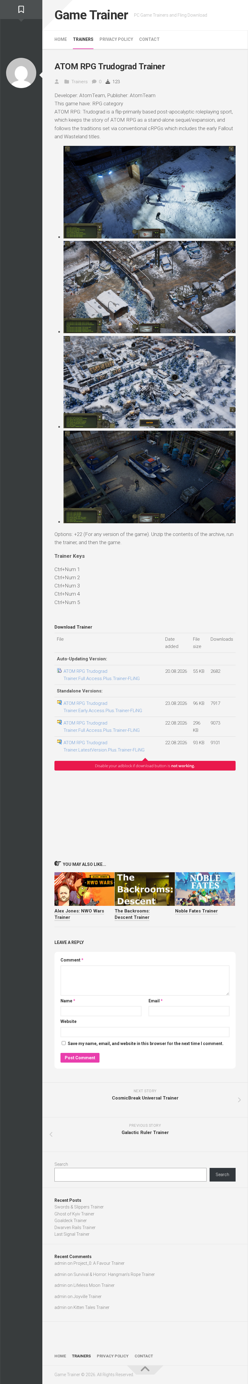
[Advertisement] (145, 815)
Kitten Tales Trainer (91, 1307)
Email (155, 1000)
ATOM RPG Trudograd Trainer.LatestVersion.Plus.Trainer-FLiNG (104, 746)
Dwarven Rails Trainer (75, 1227)
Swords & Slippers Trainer (79, 1207)
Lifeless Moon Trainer (94, 1285)
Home (60, 39)
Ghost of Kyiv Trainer (74, 1213)
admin (60, 1263)
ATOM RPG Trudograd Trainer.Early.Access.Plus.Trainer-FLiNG (103, 707)
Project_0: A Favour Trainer (99, 1263)
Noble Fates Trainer (196, 911)
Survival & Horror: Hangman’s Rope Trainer (114, 1274)
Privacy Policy (116, 39)
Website (68, 1021)
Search (61, 1164)
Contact (149, 39)
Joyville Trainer (87, 1296)
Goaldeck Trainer (70, 1220)
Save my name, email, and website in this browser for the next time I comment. (146, 1043)
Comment (71, 960)
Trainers (83, 39)
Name (67, 1000)
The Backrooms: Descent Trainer (132, 914)
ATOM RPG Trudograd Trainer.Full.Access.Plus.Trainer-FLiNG (102, 675)
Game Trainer (91, 15)
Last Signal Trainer (72, 1234)
